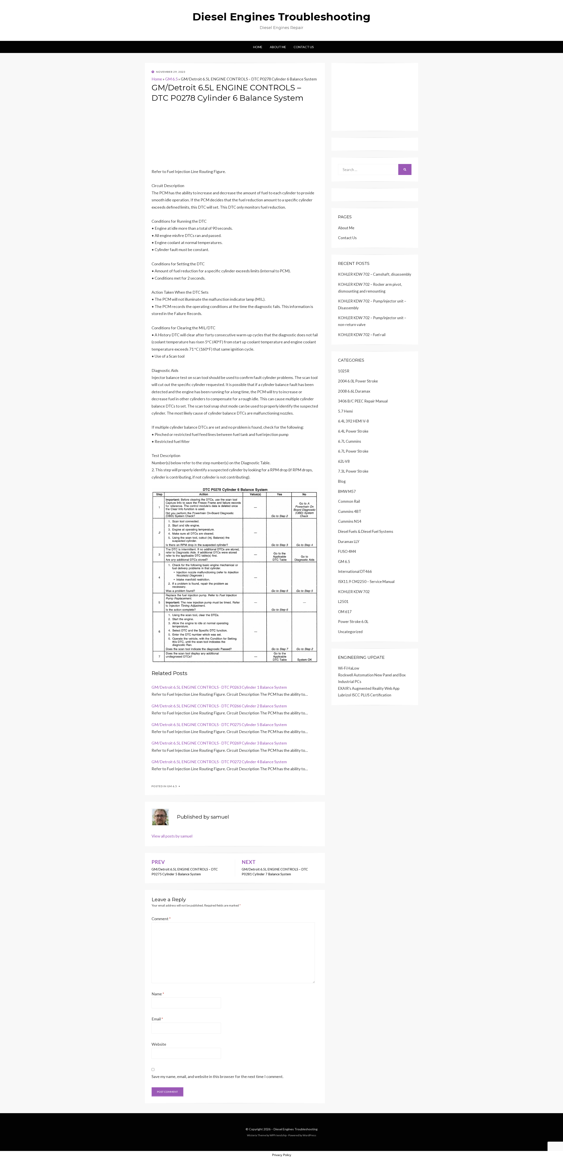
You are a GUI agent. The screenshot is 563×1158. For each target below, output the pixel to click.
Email (157, 1018)
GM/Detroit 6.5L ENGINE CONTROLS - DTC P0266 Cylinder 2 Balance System (219, 705)
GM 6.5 (171, 78)
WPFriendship (278, 1135)
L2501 (343, 601)
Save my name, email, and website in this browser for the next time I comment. (217, 1076)
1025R (343, 371)
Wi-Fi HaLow (348, 668)
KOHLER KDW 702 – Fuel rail (362, 334)
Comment (161, 918)
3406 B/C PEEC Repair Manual (363, 401)
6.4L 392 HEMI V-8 (353, 421)
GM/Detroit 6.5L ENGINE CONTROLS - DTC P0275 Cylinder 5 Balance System (219, 724)
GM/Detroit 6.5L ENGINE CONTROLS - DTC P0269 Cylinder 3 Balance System (219, 743)
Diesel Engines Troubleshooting (281, 16)
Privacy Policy (281, 1155)
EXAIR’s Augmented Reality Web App (368, 688)
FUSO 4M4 (347, 551)
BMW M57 (347, 491)
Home (257, 47)
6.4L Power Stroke (353, 431)
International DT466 (355, 571)
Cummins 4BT (349, 511)
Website (159, 1044)
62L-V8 (344, 461)
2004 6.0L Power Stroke (358, 381)
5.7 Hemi (345, 411)
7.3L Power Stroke (353, 471)
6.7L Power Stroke (353, 451)
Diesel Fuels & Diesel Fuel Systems (365, 531)
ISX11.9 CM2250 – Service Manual (366, 581)
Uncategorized (350, 631)
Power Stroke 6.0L (353, 621)
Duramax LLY (348, 541)
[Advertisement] (235, 137)
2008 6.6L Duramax (354, 391)
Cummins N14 (349, 521)
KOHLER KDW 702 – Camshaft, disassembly (374, 274)
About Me (278, 47)
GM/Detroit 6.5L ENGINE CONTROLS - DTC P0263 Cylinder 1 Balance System (219, 687)
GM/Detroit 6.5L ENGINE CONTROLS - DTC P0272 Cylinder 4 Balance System (219, 761)
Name (158, 993)
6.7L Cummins (349, 441)
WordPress (309, 1135)
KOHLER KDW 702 (354, 591)
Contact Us (304, 47)
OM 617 (345, 611)
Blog (342, 481)
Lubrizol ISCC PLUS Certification (364, 695)
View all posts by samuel (172, 836)
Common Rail (349, 501)
